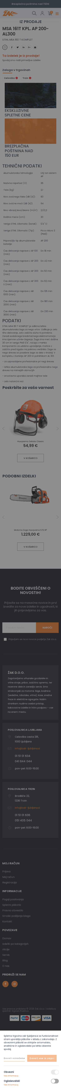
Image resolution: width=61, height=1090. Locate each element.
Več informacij (11, 1075)
